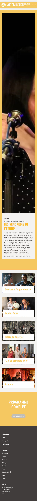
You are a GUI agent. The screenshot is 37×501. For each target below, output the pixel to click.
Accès (3, 469)
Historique (4, 463)
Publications (5, 444)
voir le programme (18, 416)
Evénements (5, 434)
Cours (3, 438)
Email (3, 493)
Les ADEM (4, 450)
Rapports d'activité (6, 472)
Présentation (5, 453)
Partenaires (4, 460)
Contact (4, 466)
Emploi (3, 478)
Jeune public (5, 441)
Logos (3, 475)
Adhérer (4, 456)
